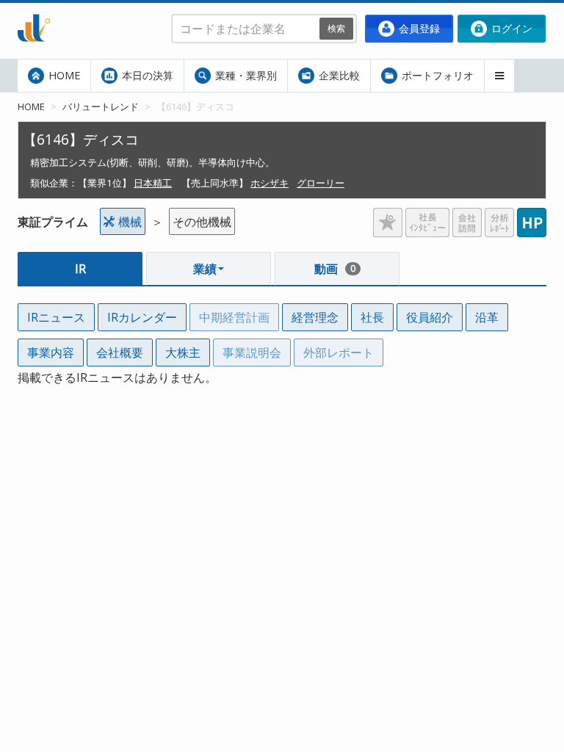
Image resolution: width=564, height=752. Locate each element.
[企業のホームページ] (531, 217)
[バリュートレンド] (34, 12)
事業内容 (50, 352)
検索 (336, 28)
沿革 (487, 317)
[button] (499, 75)
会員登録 (418, 28)
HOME (63, 75)
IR (80, 269)
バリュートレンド (100, 106)
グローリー (320, 182)
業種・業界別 (244, 75)
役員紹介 (429, 317)
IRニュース (56, 317)
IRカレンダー (142, 317)
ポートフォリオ (436, 75)
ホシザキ (269, 182)
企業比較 (338, 75)
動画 (334, 269)
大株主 (182, 352)
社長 (372, 317)
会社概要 (119, 352)
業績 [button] (205, 269)
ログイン (510, 28)
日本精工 (153, 182)
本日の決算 (146, 75)
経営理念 (315, 317)
